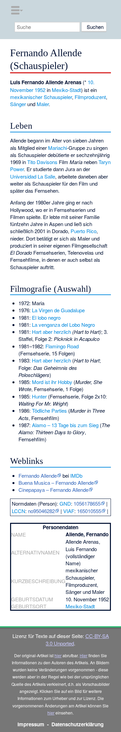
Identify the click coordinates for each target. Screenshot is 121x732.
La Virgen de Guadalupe (58, 310)
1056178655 (87, 503)
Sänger (18, 103)
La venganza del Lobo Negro (63, 324)
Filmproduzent (90, 96)
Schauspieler (58, 96)
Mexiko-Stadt (66, 89)
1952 (40, 89)
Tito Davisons (42, 161)
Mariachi (57, 147)
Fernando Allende (37, 475)
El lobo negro (46, 317)
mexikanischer (26, 96)
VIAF (68, 510)
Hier (83, 655)
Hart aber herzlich (51, 331)
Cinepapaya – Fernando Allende (53, 489)
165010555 (89, 510)
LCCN (18, 510)
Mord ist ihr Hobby (52, 381)
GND (65, 503)
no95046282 (41, 510)
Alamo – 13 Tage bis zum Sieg (65, 424)
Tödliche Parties (49, 410)
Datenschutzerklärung (77, 724)
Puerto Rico (83, 230)
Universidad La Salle (32, 176)
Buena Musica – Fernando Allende (56, 482)
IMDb (76, 475)
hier (58, 655)
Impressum (30, 724)
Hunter (39, 396)
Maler (43, 103)
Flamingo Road (62, 346)
